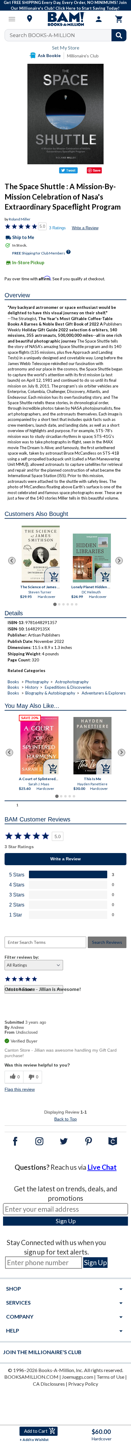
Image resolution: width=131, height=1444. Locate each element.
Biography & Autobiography (50, 693)
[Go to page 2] (59, 604)
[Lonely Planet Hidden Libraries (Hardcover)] (92, 558)
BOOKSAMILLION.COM (31, 1377)
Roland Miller (19, 219)
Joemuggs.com (77, 1377)
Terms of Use (110, 1377)
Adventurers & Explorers (104, 693)
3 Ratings (57, 228)
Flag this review (20, 1089)
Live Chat (102, 1167)
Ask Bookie (49, 55)
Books (13, 681)
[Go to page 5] (72, 604)
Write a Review (85, 228)
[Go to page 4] (67, 604)
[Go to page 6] (76, 604)
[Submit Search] (119, 35)
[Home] (65, 19)
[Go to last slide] (12, 560)
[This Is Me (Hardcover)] (92, 745)
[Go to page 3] (63, 604)
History (31, 687)
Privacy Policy (83, 1384)
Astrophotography (72, 681)
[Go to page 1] (54, 604)
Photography (37, 681)
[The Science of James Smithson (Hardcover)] (41, 554)
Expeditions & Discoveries (68, 687)
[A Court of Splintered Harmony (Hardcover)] (39, 745)
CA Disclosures (49, 1384)
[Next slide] (119, 560)
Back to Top (65, 1119)
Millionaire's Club (83, 55)
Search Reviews (107, 942)
